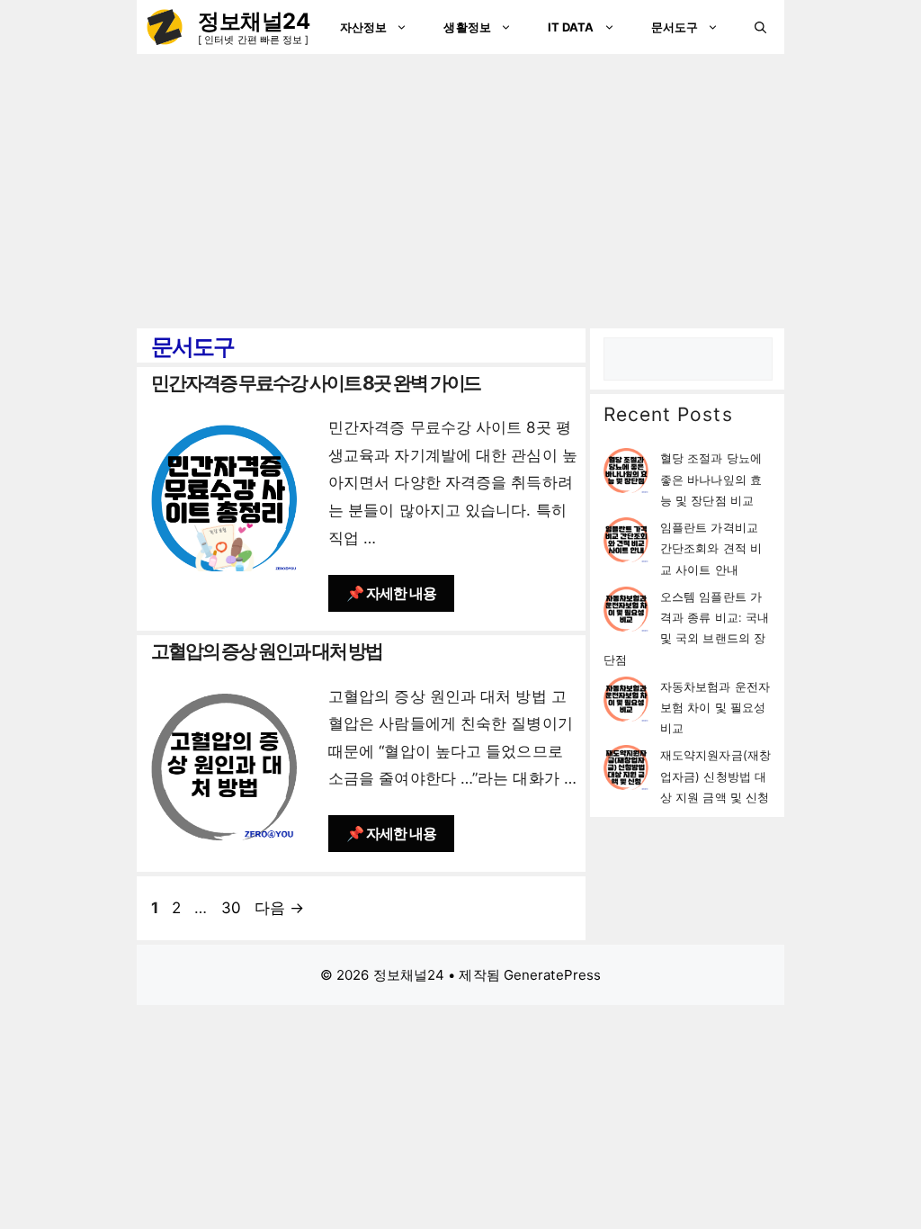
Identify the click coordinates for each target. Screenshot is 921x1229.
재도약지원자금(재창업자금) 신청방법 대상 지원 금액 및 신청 (715, 776)
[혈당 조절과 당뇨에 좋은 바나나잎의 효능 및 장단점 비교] (626, 473)
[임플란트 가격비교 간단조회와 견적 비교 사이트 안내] (626, 543)
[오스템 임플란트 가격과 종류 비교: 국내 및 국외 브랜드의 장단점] (626, 612)
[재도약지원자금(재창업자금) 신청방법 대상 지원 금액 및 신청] (626, 770)
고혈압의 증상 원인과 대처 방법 (266, 651)
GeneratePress (552, 974)
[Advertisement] (460, 189)
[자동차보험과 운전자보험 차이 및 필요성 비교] (626, 702)
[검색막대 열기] (760, 27)
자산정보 (363, 27)
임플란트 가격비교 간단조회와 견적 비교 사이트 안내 (711, 548)
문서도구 (674, 27)
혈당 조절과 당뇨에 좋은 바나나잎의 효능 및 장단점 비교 (711, 479)
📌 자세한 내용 (391, 593)
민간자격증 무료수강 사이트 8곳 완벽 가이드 (315, 383)
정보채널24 (253, 21)
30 (230, 908)
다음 (279, 908)
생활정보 (466, 27)
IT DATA (571, 27)
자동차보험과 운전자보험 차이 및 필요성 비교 (715, 707)
